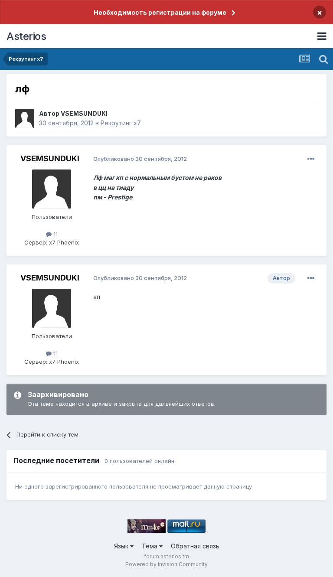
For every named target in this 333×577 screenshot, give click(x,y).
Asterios (26, 36)
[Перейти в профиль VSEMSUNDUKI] (24, 118)
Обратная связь (195, 546)
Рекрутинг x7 (121, 123)
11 (55, 234)
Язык (122, 546)
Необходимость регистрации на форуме (160, 12)
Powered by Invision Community (166, 564)
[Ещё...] (311, 159)
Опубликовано (140, 158)
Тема (150, 546)
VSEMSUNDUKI (84, 113)
